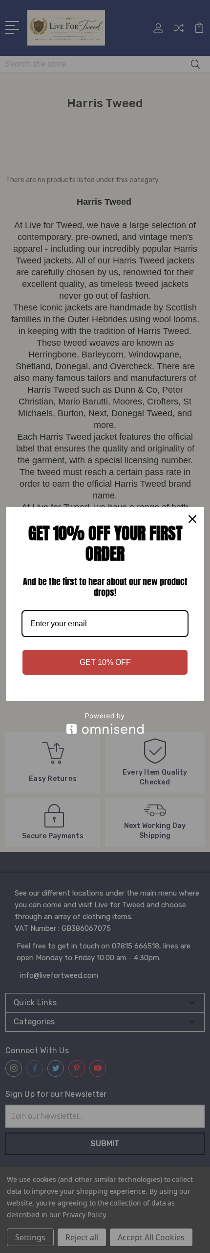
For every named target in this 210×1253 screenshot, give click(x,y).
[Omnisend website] (105, 723)
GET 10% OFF (105, 662)
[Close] (192, 519)
